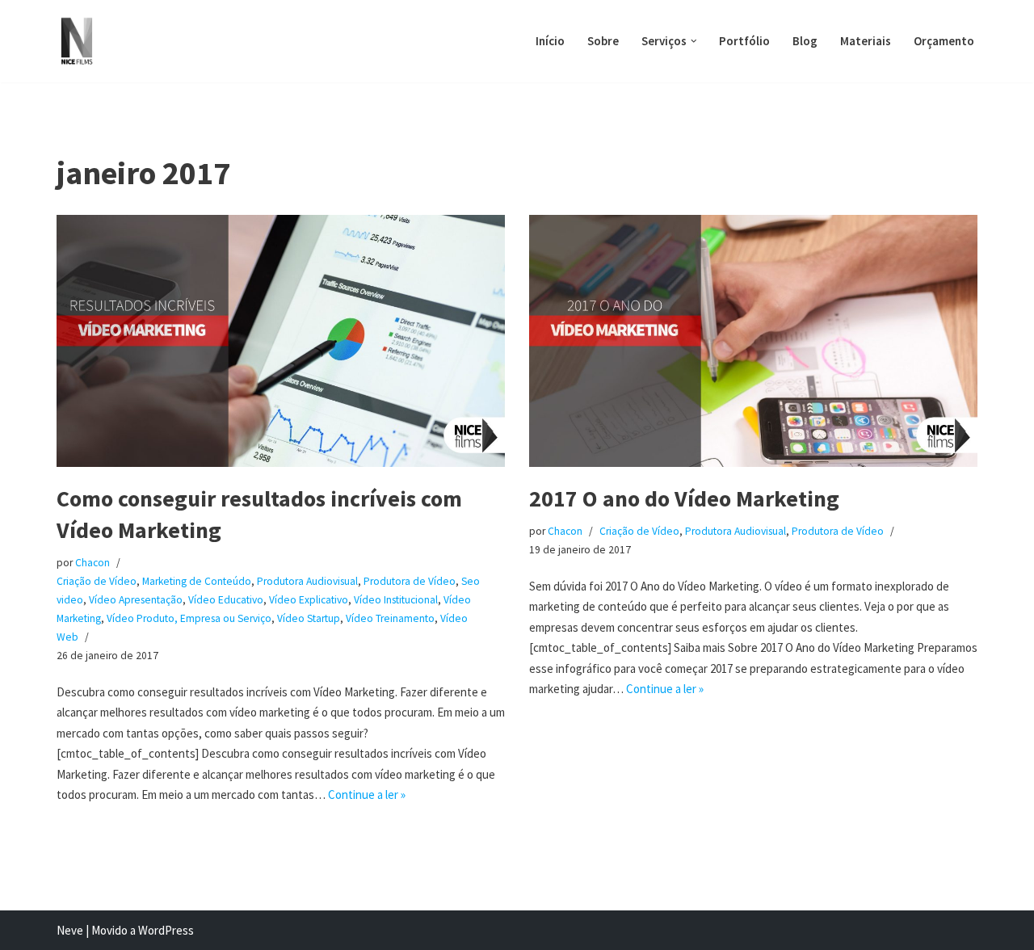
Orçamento (944, 40)
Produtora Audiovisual (307, 581)
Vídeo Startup (308, 618)
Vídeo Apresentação (136, 600)
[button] (694, 41)
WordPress (166, 930)
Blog (805, 40)
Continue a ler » (367, 794)
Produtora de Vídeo (410, 581)
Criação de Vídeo (97, 581)
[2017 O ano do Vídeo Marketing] (753, 341)
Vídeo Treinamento (390, 618)
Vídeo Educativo (225, 600)
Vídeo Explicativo (308, 600)
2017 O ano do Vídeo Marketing (684, 498)
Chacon (92, 563)
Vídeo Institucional (396, 600)
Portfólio (744, 40)
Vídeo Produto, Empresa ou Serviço (189, 618)
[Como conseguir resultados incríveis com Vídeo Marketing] (281, 341)
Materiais (865, 40)
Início (550, 40)
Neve (70, 930)
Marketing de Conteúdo (196, 581)
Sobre (603, 40)
